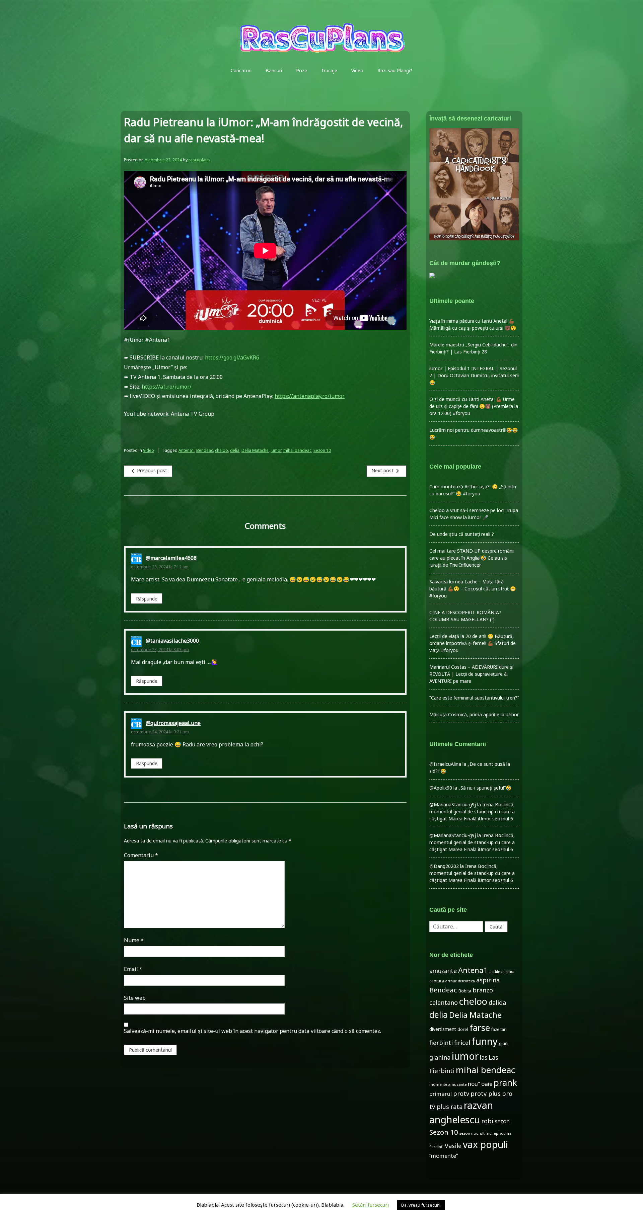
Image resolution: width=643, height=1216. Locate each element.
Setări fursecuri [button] (370, 1204)
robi (487, 1121)
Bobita (464, 991)
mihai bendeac (297, 450)
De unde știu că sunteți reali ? (461, 534)
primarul (440, 1094)
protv (461, 1093)
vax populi (485, 1144)
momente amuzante (448, 1084)
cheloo (221, 450)
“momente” (443, 1155)
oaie (486, 1083)
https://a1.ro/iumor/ (167, 386)
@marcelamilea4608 (171, 558)
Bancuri (274, 70)
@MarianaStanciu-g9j (452, 804)
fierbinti (441, 1043)
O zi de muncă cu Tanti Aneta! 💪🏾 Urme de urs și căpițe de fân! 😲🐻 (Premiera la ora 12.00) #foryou (473, 406)
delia (234, 450)
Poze (301, 70)
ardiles (495, 971)
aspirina (488, 980)
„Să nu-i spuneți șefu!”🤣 (484, 788)
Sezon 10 (322, 450)
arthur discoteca (460, 981)
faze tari (499, 1029)
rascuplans (199, 160)
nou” (474, 1083)
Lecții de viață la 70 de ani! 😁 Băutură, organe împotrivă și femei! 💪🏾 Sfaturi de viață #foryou (472, 643)
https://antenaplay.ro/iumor (310, 396)
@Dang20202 (444, 866)
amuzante (443, 971)
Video (357, 70)
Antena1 (186, 450)
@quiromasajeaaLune (173, 723)
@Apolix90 (440, 788)
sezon (502, 1121)
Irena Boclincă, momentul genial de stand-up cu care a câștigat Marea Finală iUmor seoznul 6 (472, 811)
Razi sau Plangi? (394, 70)
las (483, 1057)
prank (505, 1082)
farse (480, 1028)
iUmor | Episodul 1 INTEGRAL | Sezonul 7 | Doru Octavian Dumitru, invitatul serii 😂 (474, 375)
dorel (462, 1029)
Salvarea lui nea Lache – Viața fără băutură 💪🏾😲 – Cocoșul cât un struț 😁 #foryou (472, 588)
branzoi (484, 990)
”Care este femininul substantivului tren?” (474, 698)
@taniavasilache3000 (172, 640)
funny (485, 1041)
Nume (134, 940)
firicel (462, 1043)
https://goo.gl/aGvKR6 (232, 357)
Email (133, 969)
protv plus (486, 1093)
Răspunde (146, 598)
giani (503, 1043)
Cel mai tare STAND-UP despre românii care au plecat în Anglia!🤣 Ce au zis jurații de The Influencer (471, 558)
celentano (443, 1002)
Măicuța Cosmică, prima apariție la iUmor (474, 714)
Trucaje (329, 70)
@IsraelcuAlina (445, 764)
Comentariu (141, 855)
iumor (276, 450)
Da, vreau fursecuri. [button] (421, 1205)
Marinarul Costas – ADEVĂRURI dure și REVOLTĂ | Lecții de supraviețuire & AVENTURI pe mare (471, 674)
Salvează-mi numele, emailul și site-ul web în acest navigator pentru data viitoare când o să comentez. (252, 1031)
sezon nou (469, 1133)
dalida (497, 1002)
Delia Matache (255, 450)
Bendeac (204, 450)
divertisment (442, 1029)
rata (456, 1107)
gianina (439, 1057)
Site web (135, 997)
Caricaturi (241, 70)
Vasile (453, 1146)
